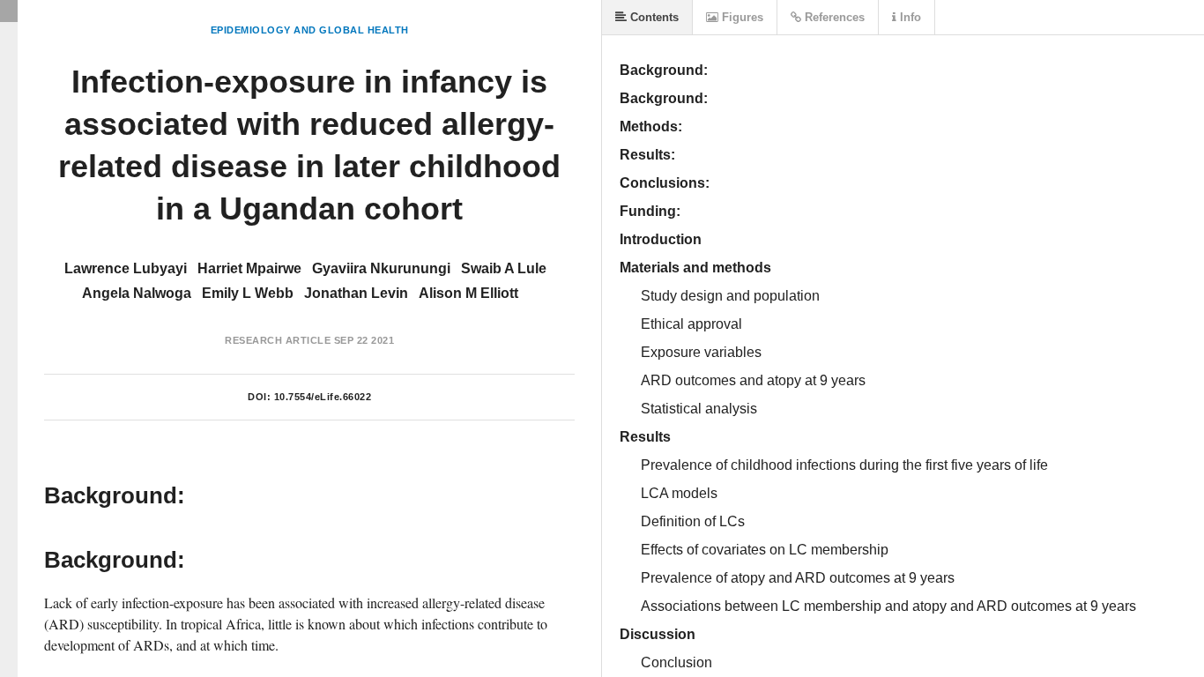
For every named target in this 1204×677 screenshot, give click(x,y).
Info (908, 17)
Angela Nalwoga (136, 293)
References (833, 17)
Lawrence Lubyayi (125, 268)
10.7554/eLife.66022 (323, 396)
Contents (653, 17)
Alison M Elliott (468, 293)
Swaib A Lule (503, 268)
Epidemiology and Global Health (310, 30)
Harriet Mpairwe (249, 268)
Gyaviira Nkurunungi (381, 268)
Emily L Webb (248, 293)
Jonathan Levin (356, 293)
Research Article (278, 340)
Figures (740, 17)
